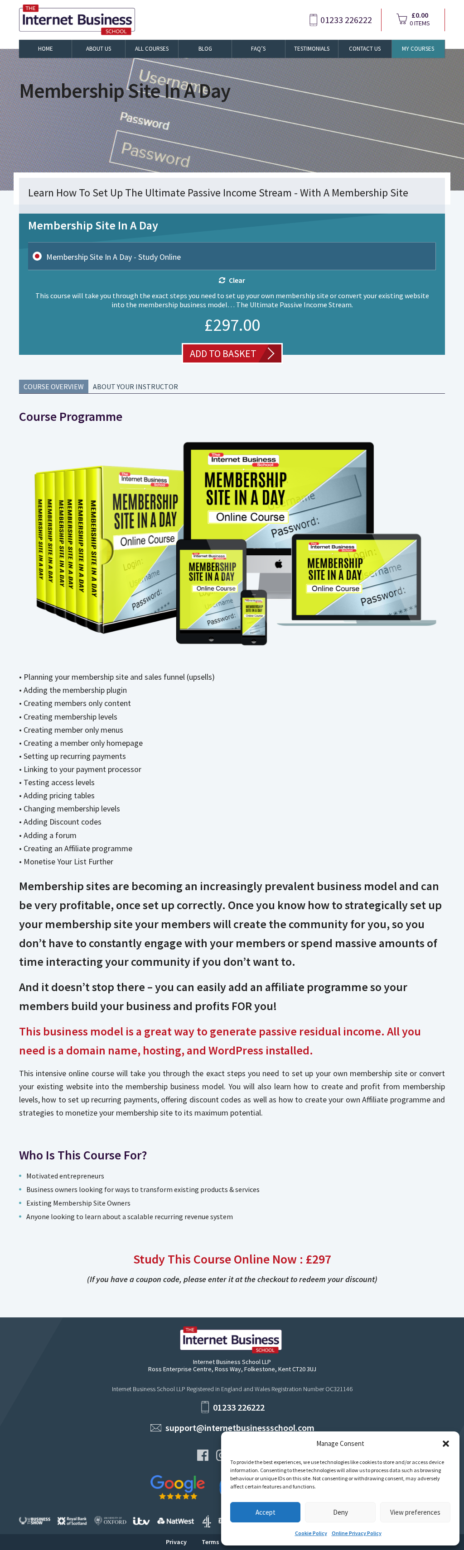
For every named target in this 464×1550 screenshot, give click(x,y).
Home (45, 48)
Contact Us (365, 48)
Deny (340, 1512)
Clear (237, 280)
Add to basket (223, 353)
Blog (205, 48)
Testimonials (311, 48)
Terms (210, 1542)
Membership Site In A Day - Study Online (113, 257)
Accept (266, 1512)
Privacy (176, 1542)
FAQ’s (258, 48)
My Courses (418, 48)
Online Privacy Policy (357, 1533)
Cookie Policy (311, 1533)
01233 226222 (346, 19)
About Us (98, 48)
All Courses (152, 48)
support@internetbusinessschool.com (239, 1427)
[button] (445, 1443)
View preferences (415, 1512)
